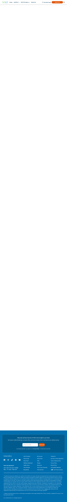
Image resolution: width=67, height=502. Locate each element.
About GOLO (40, 458)
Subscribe (41, 444)
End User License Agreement (57, 458)
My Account (39, 456)
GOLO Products (27, 456)
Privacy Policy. (36, 448)
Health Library (27, 465)
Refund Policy (54, 465)
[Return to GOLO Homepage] (5, 2)
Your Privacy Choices (58, 469)
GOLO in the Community (42, 467)
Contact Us (53, 456)
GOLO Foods (26, 458)
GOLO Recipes (27, 467)
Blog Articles (26, 469)
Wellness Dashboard (28, 463)
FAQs (38, 460)
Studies (38, 463)
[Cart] (64, 2)
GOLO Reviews (40, 469)
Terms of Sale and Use (56, 460)
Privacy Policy (54, 463)
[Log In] (47, 2)
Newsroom (39, 465)
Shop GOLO (57, 2)
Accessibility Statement (56, 467)
